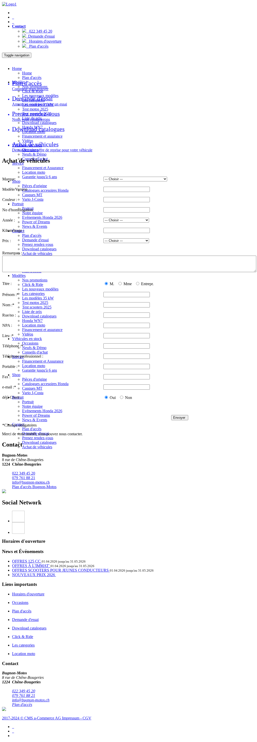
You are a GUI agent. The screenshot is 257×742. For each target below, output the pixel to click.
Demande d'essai (40, 36)
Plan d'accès (37, 46)
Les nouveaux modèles (40, 289)
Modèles (19, 275)
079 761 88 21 (23, 478)
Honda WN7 (32, 321)
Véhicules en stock (27, 339)
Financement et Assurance (42, 168)
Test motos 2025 (35, 109)
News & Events (34, 226)
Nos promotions (34, 280)
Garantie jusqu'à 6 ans (39, 177)
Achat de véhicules (37, 253)
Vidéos (27, 141)
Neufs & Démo (34, 154)
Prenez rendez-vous (37, 244)
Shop (16, 181)
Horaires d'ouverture (43, 41)
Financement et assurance (42, 136)
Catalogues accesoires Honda (45, 190)
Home (17, 68)
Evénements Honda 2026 (42, 217)
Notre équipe (32, 213)
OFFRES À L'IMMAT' (31, 566)
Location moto (33, 172)
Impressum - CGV (76, 718)
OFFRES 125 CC (27, 561)
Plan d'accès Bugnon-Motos (34, 487)
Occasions (30, 343)
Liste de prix (32, 311)
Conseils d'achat (35, 352)
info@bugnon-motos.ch (31, 482)
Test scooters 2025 (36, 307)
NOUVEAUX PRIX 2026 (34, 575)
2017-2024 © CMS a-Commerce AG (32, 718)
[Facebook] (133, 516)
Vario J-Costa (32, 199)
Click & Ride (32, 284)
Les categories (33, 293)
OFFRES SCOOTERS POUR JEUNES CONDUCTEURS (61, 570)
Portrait (18, 204)
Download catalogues (39, 123)
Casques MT (32, 195)
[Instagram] (133, 528)
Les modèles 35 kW (38, 298)
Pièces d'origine (34, 186)
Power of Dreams (36, 222)
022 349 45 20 (39, 31)
